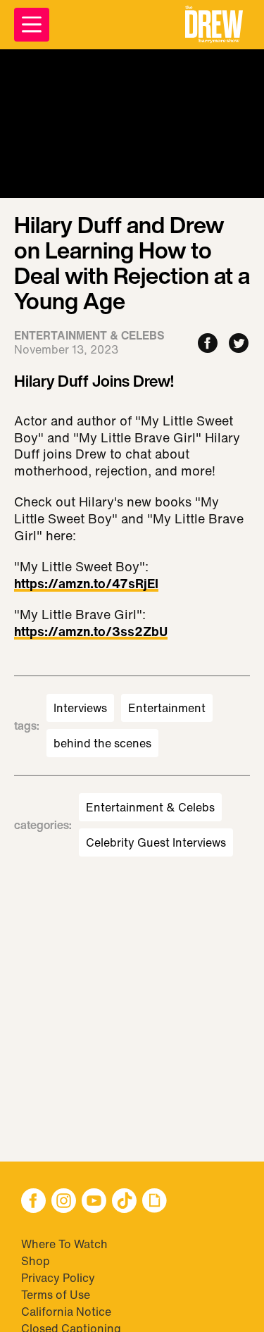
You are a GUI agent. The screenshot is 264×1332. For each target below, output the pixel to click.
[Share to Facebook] (207, 344)
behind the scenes (102, 743)
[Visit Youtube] (94, 1202)
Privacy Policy (58, 1277)
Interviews (80, 708)
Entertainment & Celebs (150, 807)
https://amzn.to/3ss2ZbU (91, 632)
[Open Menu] (31, 25)
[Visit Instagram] (63, 1202)
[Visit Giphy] (154, 1202)
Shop (35, 1260)
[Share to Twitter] (238, 344)
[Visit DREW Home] (214, 24)
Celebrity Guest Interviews (156, 842)
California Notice (66, 1311)
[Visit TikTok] (124, 1202)
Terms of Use (55, 1294)
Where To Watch (64, 1243)
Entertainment (167, 708)
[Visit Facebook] (33, 1202)
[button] (214, 24)
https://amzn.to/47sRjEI (86, 585)
